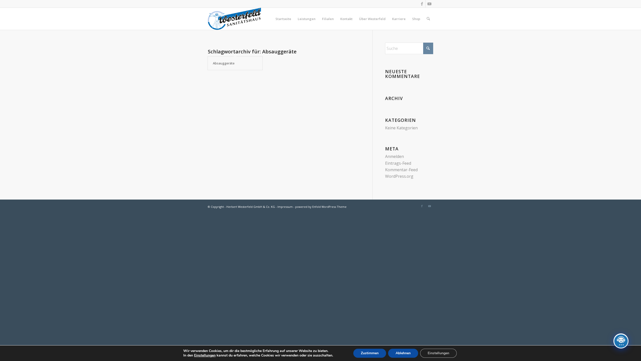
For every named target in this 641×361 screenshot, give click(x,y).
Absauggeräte (224, 63)
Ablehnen (403, 353)
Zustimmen (370, 353)
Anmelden (394, 156)
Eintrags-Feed (398, 163)
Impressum (285, 207)
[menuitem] (283, 19)
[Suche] (428, 19)
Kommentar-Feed (401, 169)
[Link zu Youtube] (429, 4)
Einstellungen (205, 355)
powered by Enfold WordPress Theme (321, 207)
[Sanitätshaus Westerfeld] (234, 19)
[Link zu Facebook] (421, 4)
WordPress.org (399, 176)
